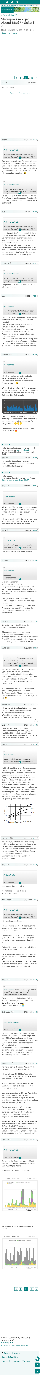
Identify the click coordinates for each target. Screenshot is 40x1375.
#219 (35, 1012)
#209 (35, 560)
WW (16, 851)
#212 (35, 704)
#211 (35, 648)
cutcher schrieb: (10, 540)
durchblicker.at (23, 450)
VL (26, 735)
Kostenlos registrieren (11, 1345)
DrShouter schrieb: (11, 150)
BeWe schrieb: (9, 875)
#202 (35, 212)
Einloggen (7, 1342)
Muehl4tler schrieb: (11, 1022)
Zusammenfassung (9, 33)
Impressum (16, 1353)
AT (34, 688)
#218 (35, 980)
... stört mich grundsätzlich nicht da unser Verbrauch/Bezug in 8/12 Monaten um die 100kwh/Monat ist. (20, 188)
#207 (35, 486)
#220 (35, 1063)
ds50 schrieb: (9, 365)
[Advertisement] (20, 55)
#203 (35, 263)
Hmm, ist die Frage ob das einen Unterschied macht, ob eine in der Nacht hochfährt (20, 992)
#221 (35, 1140)
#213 (35, 725)
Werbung (26, 1361)
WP (17, 634)
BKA (28, 998)
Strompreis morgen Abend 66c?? (15, 480)
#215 (35, 838)
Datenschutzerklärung (10, 1357)
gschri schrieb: (9, 496)
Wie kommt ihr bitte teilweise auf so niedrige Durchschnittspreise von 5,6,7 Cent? (19, 154)
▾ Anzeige (6, 444)
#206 (35, 458)
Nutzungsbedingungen (11, 1361)
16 (32, 77)
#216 (35, 865)
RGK (21, 998)
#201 (35, 140)
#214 (35, 744)
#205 (35, 355)
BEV (10, 1005)
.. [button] (19, 158)
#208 (35, 530)
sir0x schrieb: (9, 306)
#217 (35, 900)
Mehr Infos (25, 1345)
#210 (35, 621)
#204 (35, 296)
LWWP (27, 731)
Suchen (6, 1353)
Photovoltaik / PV (10, 15)
